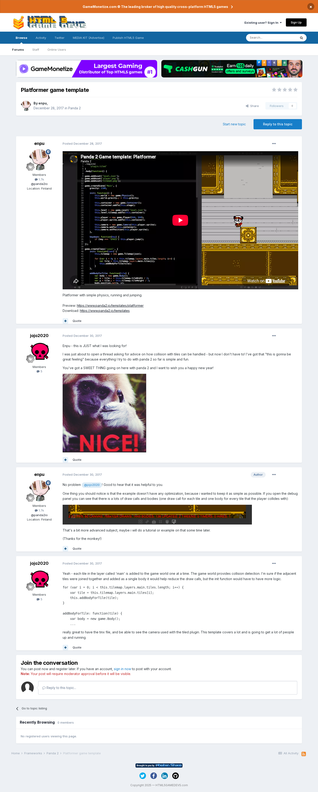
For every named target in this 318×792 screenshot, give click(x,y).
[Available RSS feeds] (304, 754)
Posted (82, 143)
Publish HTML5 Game (128, 38)
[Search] (301, 37)
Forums (18, 49)
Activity (41, 38)
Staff (35, 49)
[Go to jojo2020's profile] (39, 351)
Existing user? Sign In (262, 22)
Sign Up (296, 22)
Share (253, 106)
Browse (21, 38)
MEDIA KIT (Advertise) (88, 38)
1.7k (41, 179)
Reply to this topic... (61, 688)
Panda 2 (74, 108)
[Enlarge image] (104, 413)
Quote (77, 321)
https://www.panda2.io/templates (105, 311)
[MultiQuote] (65, 321)
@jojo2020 (92, 485)
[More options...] (274, 144)
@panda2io (39, 184)
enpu (42, 103)
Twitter (59, 38)
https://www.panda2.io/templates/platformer (110, 305)
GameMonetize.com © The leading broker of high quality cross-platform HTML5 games (155, 7)
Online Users (56, 49)
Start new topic (234, 124)
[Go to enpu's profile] (26, 106)
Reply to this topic (277, 124)
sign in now (122, 669)
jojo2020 (39, 335)
